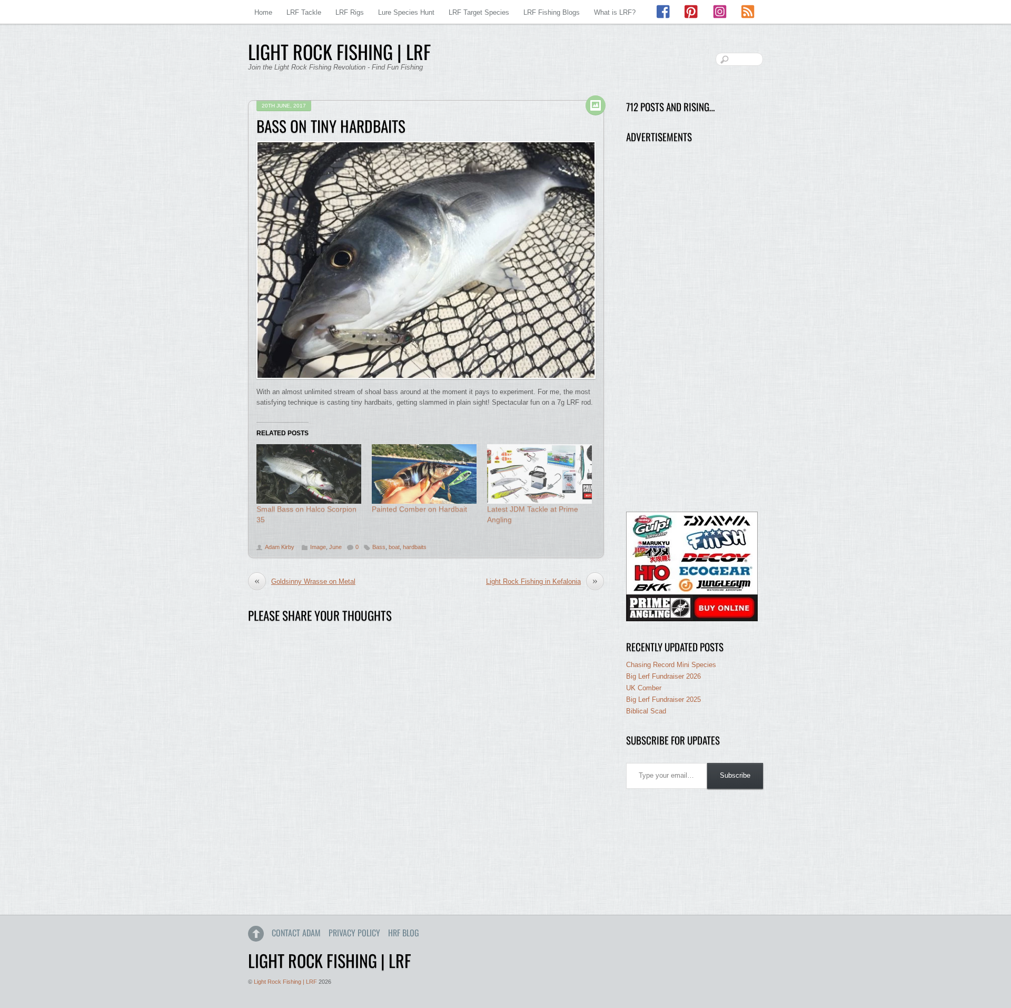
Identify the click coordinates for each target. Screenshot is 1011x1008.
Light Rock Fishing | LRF (285, 981)
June (335, 547)
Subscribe (735, 775)
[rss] (747, 12)
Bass (378, 547)
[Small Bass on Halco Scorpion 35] (308, 474)
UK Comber (643, 688)
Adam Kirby (279, 547)
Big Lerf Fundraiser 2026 (663, 676)
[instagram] (719, 12)
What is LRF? (615, 12)
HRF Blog (403, 932)
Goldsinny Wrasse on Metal (304, 581)
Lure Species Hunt (406, 12)
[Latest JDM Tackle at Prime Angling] (539, 474)
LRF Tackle (303, 12)
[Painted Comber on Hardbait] (424, 474)
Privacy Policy (354, 932)
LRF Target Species (479, 12)
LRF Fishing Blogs (551, 12)
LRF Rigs (349, 12)
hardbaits (415, 547)
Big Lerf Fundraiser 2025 (663, 699)
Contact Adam (296, 932)
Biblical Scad (646, 711)
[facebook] (664, 12)
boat (394, 547)
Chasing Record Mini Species (671, 665)
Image (318, 547)
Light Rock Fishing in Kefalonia (542, 581)
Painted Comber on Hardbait (419, 509)
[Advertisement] (692, 328)
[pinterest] (692, 12)
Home (263, 12)
